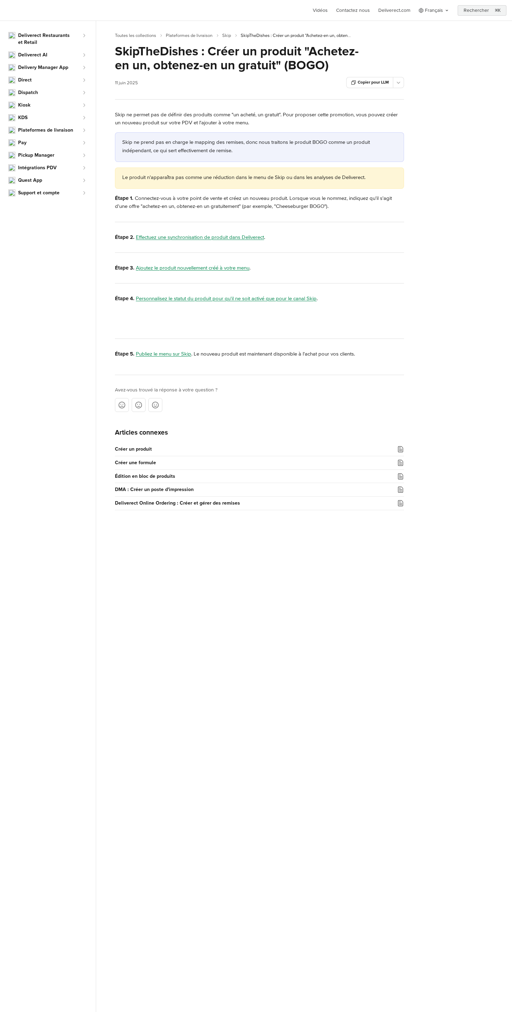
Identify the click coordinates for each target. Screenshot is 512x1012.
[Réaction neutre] (139, 405)
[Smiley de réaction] (155, 405)
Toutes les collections (135, 35)
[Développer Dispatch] (84, 93)
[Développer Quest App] (84, 180)
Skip (226, 35)
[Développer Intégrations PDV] (84, 168)
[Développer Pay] (84, 143)
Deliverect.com (394, 10)
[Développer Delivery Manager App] (84, 67)
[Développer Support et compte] (84, 193)
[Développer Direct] (84, 80)
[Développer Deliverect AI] (84, 55)
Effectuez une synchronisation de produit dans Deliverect (200, 237)
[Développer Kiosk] (84, 105)
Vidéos (320, 10)
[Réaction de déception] (122, 405)
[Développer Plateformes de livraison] (84, 130)
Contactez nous (353, 10)
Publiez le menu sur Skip (163, 354)
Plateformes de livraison (189, 35)
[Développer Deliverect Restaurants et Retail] (84, 35)
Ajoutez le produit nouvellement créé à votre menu (192, 268)
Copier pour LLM (373, 82)
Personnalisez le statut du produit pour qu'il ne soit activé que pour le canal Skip (226, 298)
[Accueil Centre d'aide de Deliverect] (7, 10)
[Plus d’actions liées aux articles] (398, 82)
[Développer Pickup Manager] (84, 155)
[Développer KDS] (84, 118)
